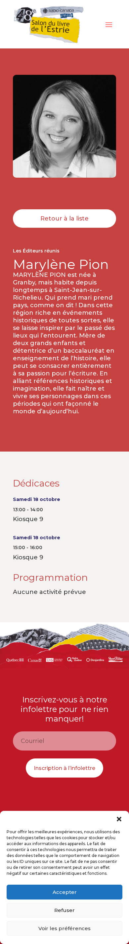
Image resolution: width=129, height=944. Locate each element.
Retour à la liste (64, 218)
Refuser (64, 910)
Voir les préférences (64, 928)
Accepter (65, 892)
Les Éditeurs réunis (36, 251)
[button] (119, 819)
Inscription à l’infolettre (64, 768)
